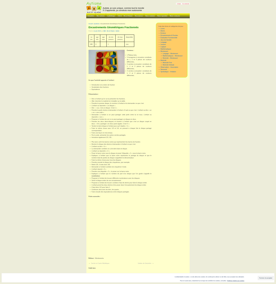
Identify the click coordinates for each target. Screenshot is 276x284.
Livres (163, 28)
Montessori (164, 51)
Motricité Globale (168, 65)
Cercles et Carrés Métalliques (100, 263)
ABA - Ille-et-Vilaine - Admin (111, 31)
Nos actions (101, 16)
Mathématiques (166, 49)
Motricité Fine (167, 62)
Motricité (163, 60)
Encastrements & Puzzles (169, 35)
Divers (163, 31)
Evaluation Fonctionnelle (169, 37)
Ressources (139, 16)
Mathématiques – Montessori (173, 56)
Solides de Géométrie (144, 263)
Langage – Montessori (170, 53)
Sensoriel (164, 69)
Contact (179, 3)
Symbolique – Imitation (168, 71)
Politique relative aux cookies (235, 281)
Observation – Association (169, 67)
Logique (163, 47)
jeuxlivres (97, 24)
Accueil (91, 24)
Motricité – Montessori (170, 58)
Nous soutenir (150, 16)
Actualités (91, 16)
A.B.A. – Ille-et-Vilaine (125, 16)
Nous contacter (175, 16)
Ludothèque (111, 16)
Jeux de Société (166, 40)
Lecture (163, 44)
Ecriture (163, 33)
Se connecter (185, 3)
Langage (164, 42)
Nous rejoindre (162, 16)
